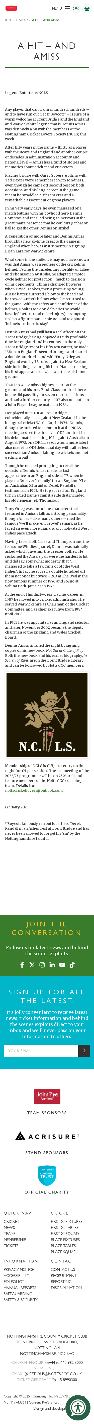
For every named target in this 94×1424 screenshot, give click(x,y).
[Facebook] (22, 964)
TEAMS (9, 1233)
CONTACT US (63, 1269)
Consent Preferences (44, 1402)
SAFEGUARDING (18, 1293)
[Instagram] (42, 964)
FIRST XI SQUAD (65, 1233)
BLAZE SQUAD (63, 1251)
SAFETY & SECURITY (21, 1299)
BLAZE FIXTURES (65, 1239)
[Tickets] (76, 8)
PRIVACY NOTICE (19, 1269)
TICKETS (11, 1245)
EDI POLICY (14, 1281)
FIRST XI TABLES (64, 1227)
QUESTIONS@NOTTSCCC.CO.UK (53, 1373)
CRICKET (11, 1221)
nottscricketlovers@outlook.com (34, 790)
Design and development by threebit (61, 1408)
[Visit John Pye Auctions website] (47, 1096)
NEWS (9, 1227)
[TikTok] (72, 964)
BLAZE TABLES (63, 1245)
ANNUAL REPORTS (20, 1287)
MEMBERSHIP (15, 1239)
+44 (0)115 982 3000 (66, 1362)
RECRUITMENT (63, 1275)
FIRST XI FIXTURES (66, 1221)
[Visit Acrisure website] (47, 1136)
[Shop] (87, 8)
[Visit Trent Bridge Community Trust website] (47, 1175)
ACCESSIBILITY (16, 1275)
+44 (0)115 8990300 (60, 1379)
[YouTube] (62, 964)
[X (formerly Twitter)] (32, 964)
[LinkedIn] (52, 964)
